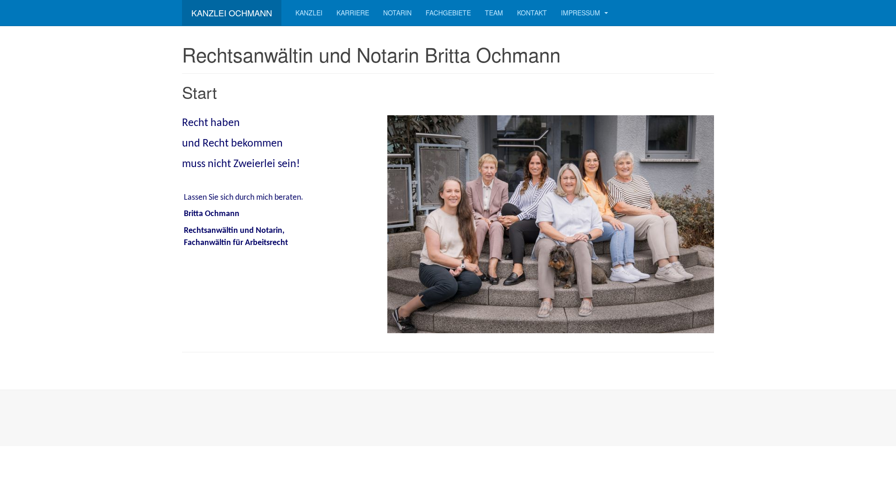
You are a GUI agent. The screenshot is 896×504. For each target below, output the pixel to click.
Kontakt (532, 12)
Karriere (352, 12)
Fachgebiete (448, 12)
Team (494, 12)
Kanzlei (308, 12)
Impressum (581, 12)
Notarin (397, 12)
